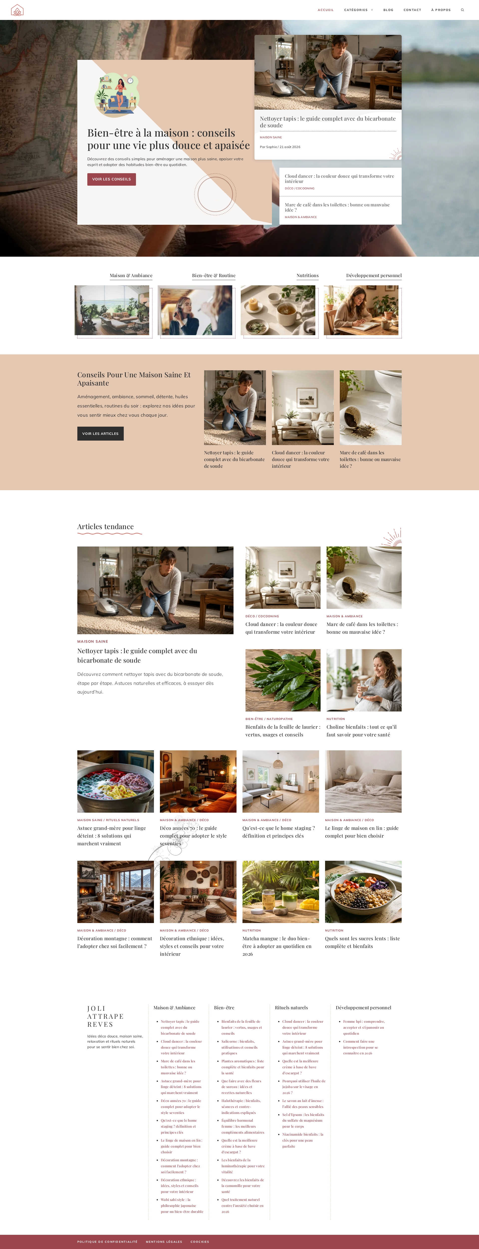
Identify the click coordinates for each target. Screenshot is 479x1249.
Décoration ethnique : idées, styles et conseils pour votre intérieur (192, 946)
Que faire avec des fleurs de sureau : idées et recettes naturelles (241, 1087)
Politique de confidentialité (107, 1242)
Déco (289, 188)
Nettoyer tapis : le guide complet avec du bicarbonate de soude (328, 122)
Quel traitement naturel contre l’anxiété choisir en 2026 (243, 1205)
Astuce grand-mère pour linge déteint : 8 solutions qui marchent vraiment (111, 835)
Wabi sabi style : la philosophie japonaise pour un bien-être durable (182, 1205)
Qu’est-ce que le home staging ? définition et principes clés (179, 1126)
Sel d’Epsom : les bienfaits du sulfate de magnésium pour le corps (303, 1120)
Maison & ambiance (301, 217)
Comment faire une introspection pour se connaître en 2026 (360, 1047)
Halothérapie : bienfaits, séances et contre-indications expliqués (241, 1106)
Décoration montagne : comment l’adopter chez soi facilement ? (180, 1166)
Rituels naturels (122, 820)
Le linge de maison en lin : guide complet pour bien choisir (182, 1146)
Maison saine (271, 137)
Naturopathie (280, 719)
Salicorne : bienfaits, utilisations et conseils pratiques (240, 1047)
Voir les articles (100, 433)
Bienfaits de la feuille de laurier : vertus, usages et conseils (242, 1027)
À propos (441, 10)
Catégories (356, 10)
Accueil (326, 10)
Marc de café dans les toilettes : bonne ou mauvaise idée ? (337, 207)
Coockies (200, 1242)
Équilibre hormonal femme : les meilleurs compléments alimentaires (243, 1126)
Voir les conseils (111, 179)
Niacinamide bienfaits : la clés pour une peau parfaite (302, 1140)
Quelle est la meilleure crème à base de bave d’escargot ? (239, 1146)
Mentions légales (164, 1242)
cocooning (305, 188)
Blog (388, 10)
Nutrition (336, 719)
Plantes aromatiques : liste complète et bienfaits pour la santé (243, 1067)
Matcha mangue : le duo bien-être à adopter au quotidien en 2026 (277, 946)
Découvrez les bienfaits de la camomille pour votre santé (243, 1185)
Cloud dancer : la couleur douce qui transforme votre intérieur (339, 178)
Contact (412, 10)
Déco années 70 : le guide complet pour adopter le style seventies (193, 835)
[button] (462, 9)
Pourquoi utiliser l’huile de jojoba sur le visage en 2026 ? (304, 1087)
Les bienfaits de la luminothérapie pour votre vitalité (243, 1166)
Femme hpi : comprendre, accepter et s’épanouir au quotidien (364, 1027)
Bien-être (254, 719)
